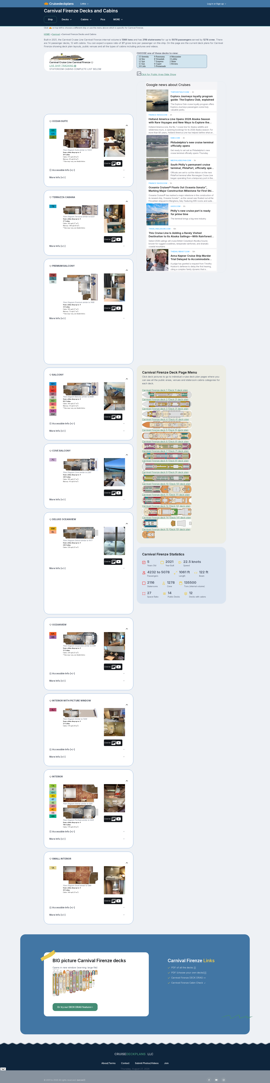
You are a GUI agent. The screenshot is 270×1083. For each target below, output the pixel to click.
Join (166, 1063)
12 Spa (142, 61)
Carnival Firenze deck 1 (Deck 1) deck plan (165, 390)
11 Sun (142, 64)
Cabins (84, 19)
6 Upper (157, 64)
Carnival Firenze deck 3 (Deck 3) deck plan (165, 408)
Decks (65, 19)
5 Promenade (160, 66)
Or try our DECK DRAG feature (74, 1007)
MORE (116, 19)
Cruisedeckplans (61, 3)
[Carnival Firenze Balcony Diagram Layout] (80, 389)
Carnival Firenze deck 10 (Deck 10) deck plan (166, 483)
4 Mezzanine (175, 56)
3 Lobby (173, 59)
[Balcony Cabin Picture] (114, 389)
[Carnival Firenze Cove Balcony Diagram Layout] (80, 464)
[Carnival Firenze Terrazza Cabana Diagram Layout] (80, 210)
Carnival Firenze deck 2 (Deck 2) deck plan (165, 399)
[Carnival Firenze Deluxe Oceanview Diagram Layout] (80, 533)
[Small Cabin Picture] (114, 873)
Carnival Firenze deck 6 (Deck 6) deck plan (165, 441)
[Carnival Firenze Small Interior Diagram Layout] (80, 875)
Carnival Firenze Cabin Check (187, 982)
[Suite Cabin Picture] (114, 136)
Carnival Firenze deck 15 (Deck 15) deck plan (166, 529)
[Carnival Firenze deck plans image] (75, 982)
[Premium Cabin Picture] (114, 280)
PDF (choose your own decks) (187, 972)
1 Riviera (174, 64)
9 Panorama (159, 56)
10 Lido (142, 66)
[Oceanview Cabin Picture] (114, 639)
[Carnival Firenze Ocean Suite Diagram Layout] (80, 139)
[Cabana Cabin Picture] (114, 212)
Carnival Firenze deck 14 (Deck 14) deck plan (166, 517)
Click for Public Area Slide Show (158, 74)
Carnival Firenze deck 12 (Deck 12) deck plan (166, 506)
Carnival (56, 34)
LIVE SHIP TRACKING (61, 65)
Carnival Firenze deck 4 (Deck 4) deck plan (165, 419)
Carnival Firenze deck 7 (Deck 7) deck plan (165, 451)
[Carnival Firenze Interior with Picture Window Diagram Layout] (80, 713)
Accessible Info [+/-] (63, 170)
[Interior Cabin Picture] (114, 791)
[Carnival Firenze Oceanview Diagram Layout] (80, 638)
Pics (103, 19)
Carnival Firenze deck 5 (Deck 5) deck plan (165, 430)
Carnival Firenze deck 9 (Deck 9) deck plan (165, 472)
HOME (47, 34)
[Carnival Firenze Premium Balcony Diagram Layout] (80, 287)
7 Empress (158, 61)
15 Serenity (144, 56)
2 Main (173, 61)
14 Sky (142, 59)
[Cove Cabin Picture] (114, 465)
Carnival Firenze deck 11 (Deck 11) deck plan (166, 494)
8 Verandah (159, 59)
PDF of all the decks (182, 967)
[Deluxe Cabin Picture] (114, 534)
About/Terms (108, 1063)
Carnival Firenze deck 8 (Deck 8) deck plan (165, 460)
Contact (125, 1063)
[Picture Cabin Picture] (114, 715)
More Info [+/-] (57, 177)
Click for (107, 163)
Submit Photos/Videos (146, 1063)
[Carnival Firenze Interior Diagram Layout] (80, 793)
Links (83, 3)
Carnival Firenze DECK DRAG (187, 977)
